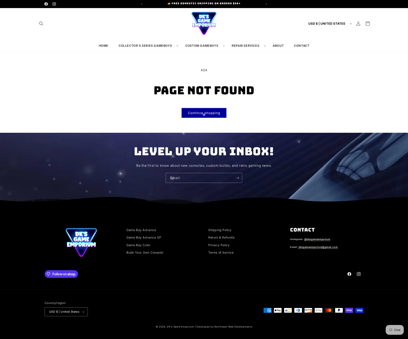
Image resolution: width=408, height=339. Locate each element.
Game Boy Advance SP (143, 237)
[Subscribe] (237, 178)
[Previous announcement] (141, 4)
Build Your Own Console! (144, 252)
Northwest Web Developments (233, 326)
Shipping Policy (220, 230)
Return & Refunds (221, 237)
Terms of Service (221, 252)
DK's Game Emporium (180, 326)
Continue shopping (204, 113)
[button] (41, 23)
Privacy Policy (219, 245)
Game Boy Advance (141, 230)
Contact (302, 229)
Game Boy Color (138, 245)
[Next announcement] (266, 4)
